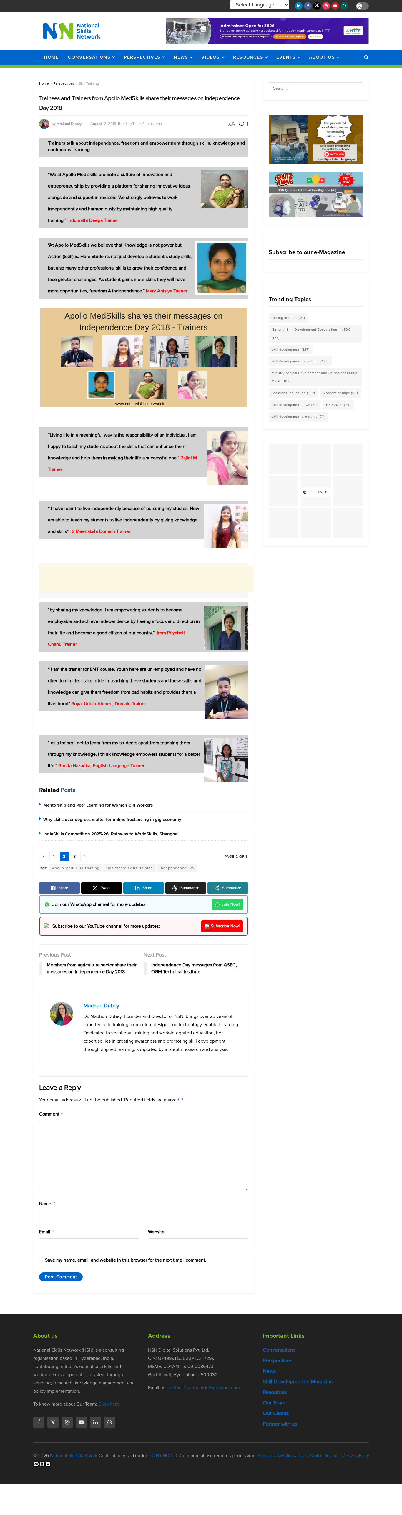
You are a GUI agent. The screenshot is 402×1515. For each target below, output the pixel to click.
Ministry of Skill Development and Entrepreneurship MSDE (314, 377)
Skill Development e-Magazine (298, 1381)
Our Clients (276, 1413)
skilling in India (288, 317)
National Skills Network (73, 1455)
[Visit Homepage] (71, 31)
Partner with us (280, 1424)
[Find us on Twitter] (317, 6)
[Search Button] (366, 57)
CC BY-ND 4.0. (163, 1455)
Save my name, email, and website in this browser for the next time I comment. (125, 1260)
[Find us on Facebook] (308, 6)
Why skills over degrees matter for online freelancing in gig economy (112, 819)
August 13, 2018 (103, 123)
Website (156, 1231)
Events (286, 57)
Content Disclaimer (326, 1455)
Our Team (274, 1403)
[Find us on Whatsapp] (344, 6)
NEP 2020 (338, 404)
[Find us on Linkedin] (95, 1422)
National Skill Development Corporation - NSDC (311, 333)
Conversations (89, 57)
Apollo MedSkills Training (75, 868)
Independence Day (177, 868)
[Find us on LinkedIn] (299, 6)
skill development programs (298, 416)
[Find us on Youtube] (335, 6)
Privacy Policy (357, 1455)
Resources (248, 57)
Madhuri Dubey (69, 123)
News (181, 57)
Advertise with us (291, 1455)
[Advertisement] (146, 579)
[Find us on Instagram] (326, 6)
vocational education (293, 393)
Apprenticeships (340, 393)
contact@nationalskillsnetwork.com (203, 1387)
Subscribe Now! (225, 926)
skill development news (295, 404)
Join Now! (231, 904)
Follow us (317, 492)
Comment (51, 1114)
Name (47, 1203)
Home (51, 57)
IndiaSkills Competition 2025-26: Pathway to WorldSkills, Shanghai (111, 834)
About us (322, 57)
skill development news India (300, 361)
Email (46, 1231)
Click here (108, 1404)
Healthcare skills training (129, 868)
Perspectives (142, 57)
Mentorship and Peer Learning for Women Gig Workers (98, 805)
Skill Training (89, 83)
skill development (291, 349)
